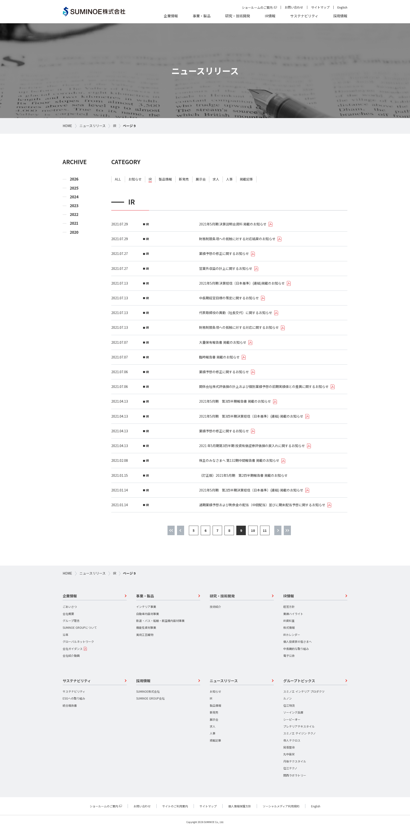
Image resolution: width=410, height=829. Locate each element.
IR (114, 125)
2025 (74, 188)
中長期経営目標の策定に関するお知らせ (229, 297)
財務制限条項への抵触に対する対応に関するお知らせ (239, 327)
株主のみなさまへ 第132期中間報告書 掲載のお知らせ (239, 460)
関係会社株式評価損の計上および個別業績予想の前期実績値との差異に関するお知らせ (264, 386)
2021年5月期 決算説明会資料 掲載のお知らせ (232, 224)
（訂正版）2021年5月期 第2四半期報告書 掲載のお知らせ (243, 475)
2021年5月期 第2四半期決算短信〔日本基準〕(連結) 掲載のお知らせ (251, 490)
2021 (74, 223)
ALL (118, 179)
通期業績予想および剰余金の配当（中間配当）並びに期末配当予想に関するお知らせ (262, 504)
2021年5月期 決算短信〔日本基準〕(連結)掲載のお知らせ (242, 283)
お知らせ (135, 179)
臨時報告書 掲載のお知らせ (219, 357)
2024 (74, 197)
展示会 (201, 179)
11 (265, 530)
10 (253, 530)
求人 (216, 179)
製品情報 (165, 179)
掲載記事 (246, 179)
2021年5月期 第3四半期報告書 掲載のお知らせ (235, 401)
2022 (74, 214)
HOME (67, 125)
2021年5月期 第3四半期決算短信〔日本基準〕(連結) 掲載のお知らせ (251, 416)
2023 (74, 205)
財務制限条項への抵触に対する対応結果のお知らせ (237, 238)
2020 (74, 232)
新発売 (184, 179)
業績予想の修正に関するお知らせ (224, 253)
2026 (74, 179)
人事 (229, 179)
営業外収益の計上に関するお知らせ (225, 268)
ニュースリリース (92, 125)
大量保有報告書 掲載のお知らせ (222, 342)
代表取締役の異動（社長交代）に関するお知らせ (235, 312)
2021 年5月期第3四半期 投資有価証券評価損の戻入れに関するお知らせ (252, 445)
